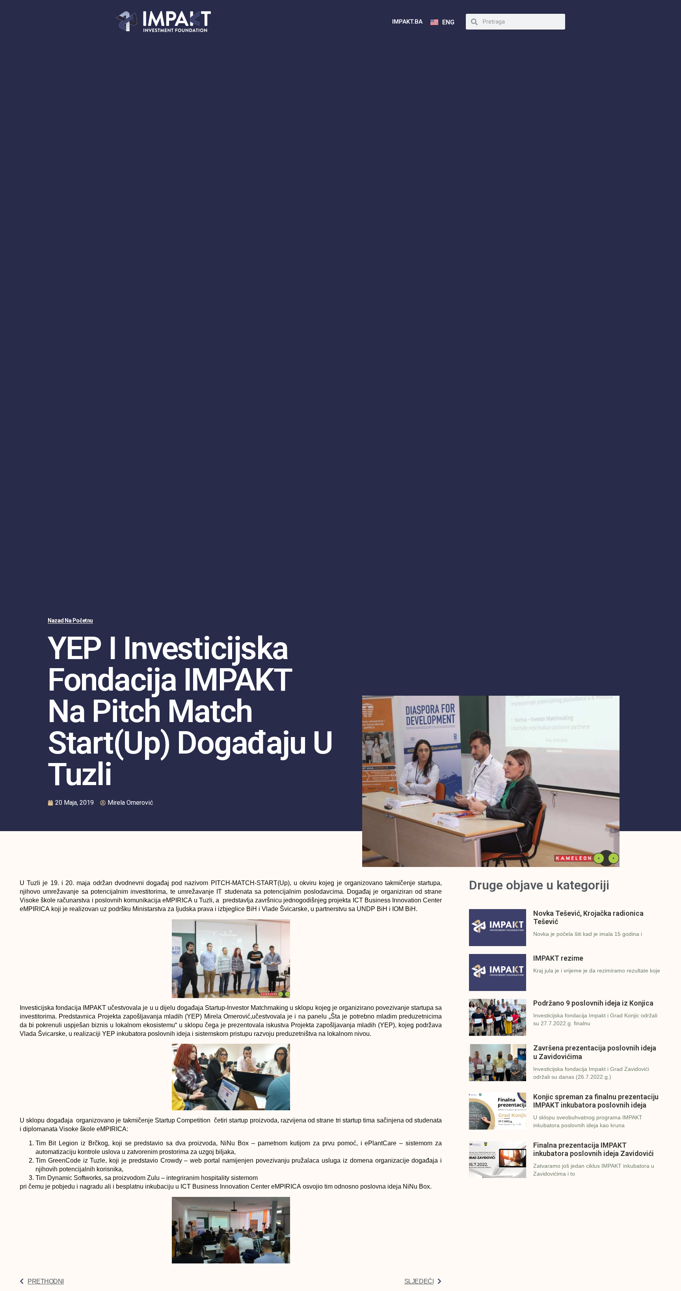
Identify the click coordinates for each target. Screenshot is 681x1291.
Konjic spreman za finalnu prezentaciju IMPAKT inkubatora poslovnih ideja (596, 1101)
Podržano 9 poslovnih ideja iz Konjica (593, 1003)
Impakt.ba (407, 21)
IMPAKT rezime (558, 958)
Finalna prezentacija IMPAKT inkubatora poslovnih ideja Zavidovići (593, 1149)
